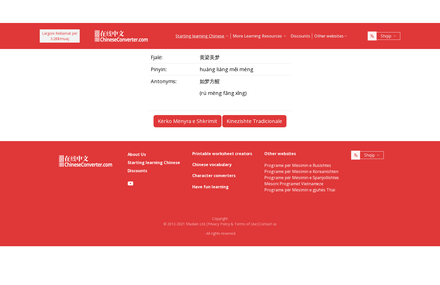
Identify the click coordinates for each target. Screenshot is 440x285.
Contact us (268, 223)
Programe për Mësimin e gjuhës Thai (299, 190)
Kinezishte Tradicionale (254, 121)
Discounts (300, 36)
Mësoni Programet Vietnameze (293, 184)
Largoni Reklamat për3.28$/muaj (59, 36)
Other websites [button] (328, 36)
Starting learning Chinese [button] (200, 36)
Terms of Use (246, 223)
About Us (137, 154)
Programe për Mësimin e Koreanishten (301, 171)
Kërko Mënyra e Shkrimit (187, 121)
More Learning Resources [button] (258, 36)
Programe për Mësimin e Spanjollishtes (301, 177)
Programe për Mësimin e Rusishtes (297, 165)
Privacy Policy (219, 223)
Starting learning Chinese (154, 162)
